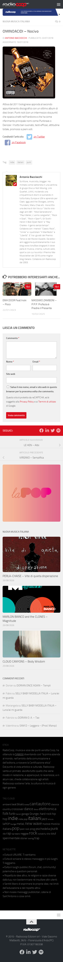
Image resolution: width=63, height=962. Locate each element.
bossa (26, 805)
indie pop (22, 819)
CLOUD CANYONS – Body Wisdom (24, 661)
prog (32, 829)
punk (29, 162)
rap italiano (16, 834)
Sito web (10, 374)
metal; (20, 823)
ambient (7, 804)
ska (48, 833)
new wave (33, 823)
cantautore (40, 803)
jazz (44, 819)
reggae (25, 833)
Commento (12, 338)
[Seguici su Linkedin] (47, 430)
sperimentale (11, 838)
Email (36, 361)
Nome (10, 361)
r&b (4, 833)
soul (53, 833)
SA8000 (19, 754)
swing (31, 838)
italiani (20, 162)
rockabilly (42, 834)
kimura (50, 819)
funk (12, 814)
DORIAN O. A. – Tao (28, 717)
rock (33, 833)
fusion (18, 814)
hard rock (45, 813)
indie (12, 162)
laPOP (6, 823)
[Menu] (58, 4)
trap (36, 838)
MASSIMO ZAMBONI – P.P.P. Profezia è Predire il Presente (44, 304)
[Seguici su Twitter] (53, 430)
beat (14, 804)
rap (8, 833)
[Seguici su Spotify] (58, 430)
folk (5, 813)
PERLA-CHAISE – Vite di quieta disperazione (30, 576)
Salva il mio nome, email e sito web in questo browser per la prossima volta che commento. (31, 389)
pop (15, 828)
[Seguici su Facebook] (41, 430)
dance (28, 809)
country (7, 809)
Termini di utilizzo (47, 401)
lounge (13, 824)
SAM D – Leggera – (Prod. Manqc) (38, 725)
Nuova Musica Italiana (16, 21)
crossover (17, 809)
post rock (24, 829)
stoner (23, 838)
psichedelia (43, 829)
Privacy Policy (27, 401)
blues (20, 804)
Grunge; (34, 813)
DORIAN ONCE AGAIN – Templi (34, 685)
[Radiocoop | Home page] (20, 4)
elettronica (47, 808)
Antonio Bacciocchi (16, 38)
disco (36, 809)
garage (25, 813)
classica (55, 804)
